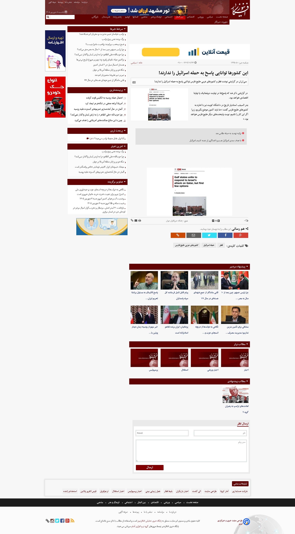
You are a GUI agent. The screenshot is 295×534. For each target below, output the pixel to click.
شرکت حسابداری (240, 491)
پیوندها (60, 2)
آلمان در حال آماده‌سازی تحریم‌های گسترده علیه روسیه (98, 109)
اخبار (246, 370)
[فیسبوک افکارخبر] (62, 521)
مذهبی (100, 502)
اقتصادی (154, 502)
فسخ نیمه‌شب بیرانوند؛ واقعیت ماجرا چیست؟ (105, 44)
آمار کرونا (224, 491)
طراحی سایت (210, 491)
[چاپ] (139, 221)
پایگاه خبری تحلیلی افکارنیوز (149, 521)
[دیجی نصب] (55, 117)
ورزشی (166, 502)
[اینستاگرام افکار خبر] (52, 521)
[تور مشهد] (147, 15)
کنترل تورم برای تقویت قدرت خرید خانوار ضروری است (100, 194)
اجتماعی (128, 502)
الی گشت (196, 491)
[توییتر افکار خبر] (57, 521)
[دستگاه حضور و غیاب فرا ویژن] (102, 234)
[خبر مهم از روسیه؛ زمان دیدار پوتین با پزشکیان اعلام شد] (144, 315)
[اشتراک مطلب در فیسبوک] (225, 235)
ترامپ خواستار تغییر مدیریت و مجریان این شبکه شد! (101, 34)
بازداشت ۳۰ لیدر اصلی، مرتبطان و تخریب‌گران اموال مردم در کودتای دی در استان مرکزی (99, 210)
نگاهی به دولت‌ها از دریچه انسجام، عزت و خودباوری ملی (99, 190)
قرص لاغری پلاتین (88, 491)
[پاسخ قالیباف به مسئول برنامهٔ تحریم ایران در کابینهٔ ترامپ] (144, 280)
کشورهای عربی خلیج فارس (186, 245)
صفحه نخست (192, 502)
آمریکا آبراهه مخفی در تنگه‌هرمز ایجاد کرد (104, 103)
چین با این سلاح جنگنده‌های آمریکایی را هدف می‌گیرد (98, 120)
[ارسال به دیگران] (135, 221)
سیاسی (134, 63)
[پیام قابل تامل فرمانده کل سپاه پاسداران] (174, 280)
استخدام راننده (70, 491)
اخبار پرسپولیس (135, 491)
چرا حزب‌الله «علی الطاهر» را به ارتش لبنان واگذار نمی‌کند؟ (99, 55)
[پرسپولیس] (144, 358)
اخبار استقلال (118, 491)
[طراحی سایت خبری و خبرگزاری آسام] (246, 522)
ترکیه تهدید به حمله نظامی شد (228, 133)
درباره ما (85, 2)
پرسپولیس (153, 370)
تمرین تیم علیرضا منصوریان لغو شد (109, 75)
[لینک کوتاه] (132, 221)
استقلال (184, 370)
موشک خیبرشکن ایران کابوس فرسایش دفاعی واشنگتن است (99, 167)
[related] (134, 82)
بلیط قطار (168, 491)
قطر (221, 245)
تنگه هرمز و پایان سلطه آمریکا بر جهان (108, 70)
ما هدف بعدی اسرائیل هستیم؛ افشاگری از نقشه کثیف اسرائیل (215, 141)
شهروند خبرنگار (221, 22)
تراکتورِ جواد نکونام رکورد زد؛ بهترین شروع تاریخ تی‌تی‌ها (100, 60)
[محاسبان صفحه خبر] (55, 70)
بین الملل (141, 502)
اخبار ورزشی (212, 370)
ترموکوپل (104, 491)
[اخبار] (235, 358)
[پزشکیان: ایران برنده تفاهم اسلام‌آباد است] (174, 315)
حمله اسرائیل (208, 245)
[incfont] (218, 220)
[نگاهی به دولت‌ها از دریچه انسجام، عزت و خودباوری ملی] (204, 315)
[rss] (72, 521)
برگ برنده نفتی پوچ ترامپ (113, 39)
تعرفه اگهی (52, 2)
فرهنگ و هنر (114, 502)
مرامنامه (77, 2)
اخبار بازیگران (182, 491)
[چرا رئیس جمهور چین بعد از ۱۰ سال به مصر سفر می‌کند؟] (235, 280)
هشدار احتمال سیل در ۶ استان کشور (108, 65)
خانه (140, 63)
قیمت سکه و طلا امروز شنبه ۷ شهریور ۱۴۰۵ (105, 203)
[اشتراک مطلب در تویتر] (209, 235)
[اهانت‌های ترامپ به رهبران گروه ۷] (235, 394)
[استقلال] (174, 358)
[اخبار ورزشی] (204, 358)
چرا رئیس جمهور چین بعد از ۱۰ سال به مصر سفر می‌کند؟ (100, 49)
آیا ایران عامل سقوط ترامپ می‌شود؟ (109, 139)
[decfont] (213, 220)
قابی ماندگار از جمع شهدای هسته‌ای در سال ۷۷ (104, 80)
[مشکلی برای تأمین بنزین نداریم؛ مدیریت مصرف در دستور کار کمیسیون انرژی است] (235, 315)
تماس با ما (68, 2)
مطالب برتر (239, 344)
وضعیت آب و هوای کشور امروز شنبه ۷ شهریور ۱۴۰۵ (102, 199)
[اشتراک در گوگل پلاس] (241, 235)
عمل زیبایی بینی (152, 491)
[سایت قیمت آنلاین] (189, 51)
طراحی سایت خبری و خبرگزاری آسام (229, 522)
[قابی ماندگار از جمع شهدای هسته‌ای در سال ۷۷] (204, 280)
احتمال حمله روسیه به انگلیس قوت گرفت (104, 98)
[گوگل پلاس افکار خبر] (67, 521)
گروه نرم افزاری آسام (139, 526)
